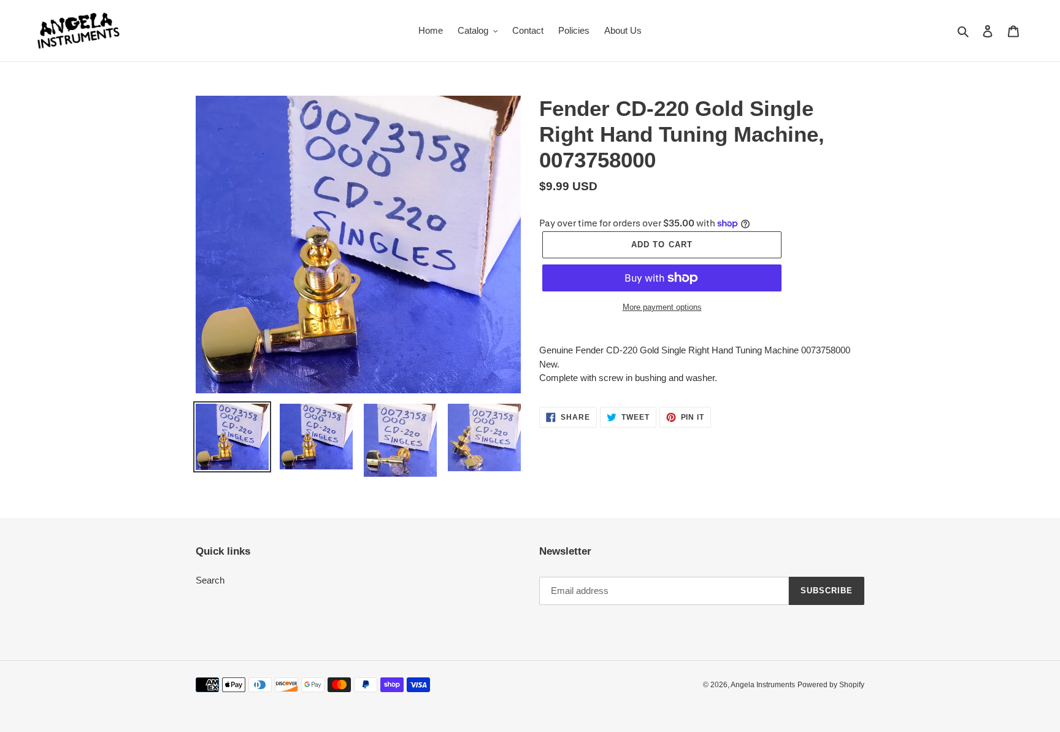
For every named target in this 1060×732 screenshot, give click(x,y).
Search (210, 580)
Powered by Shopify (830, 684)
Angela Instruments (763, 684)
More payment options (662, 307)
